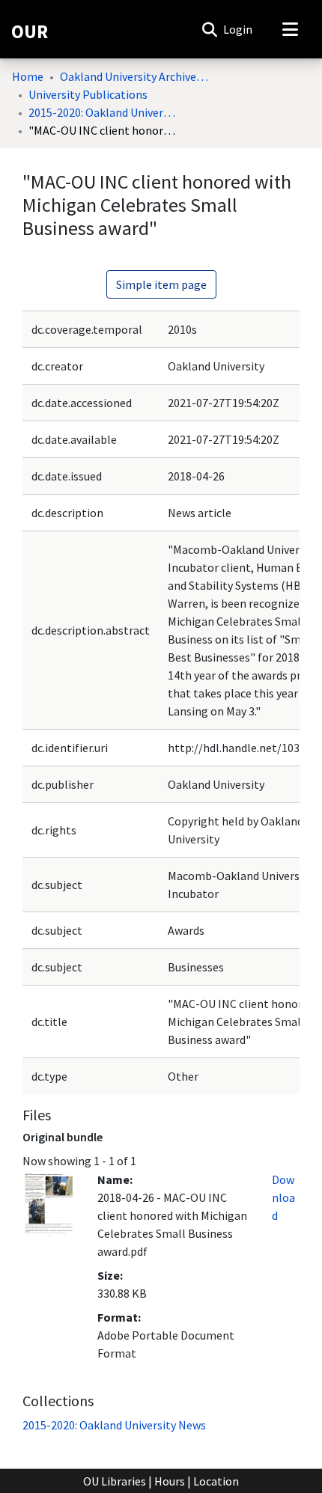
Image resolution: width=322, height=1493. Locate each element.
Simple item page (161, 284)
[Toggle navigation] (290, 29)
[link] (114, 1424)
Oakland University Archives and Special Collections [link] (135, 76)
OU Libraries (114, 1481)
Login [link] (238, 29)
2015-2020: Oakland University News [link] (103, 112)
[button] (209, 29)
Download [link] (283, 1197)
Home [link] (27, 76)
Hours (169, 1481)
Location (216, 1481)
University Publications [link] (88, 94)
